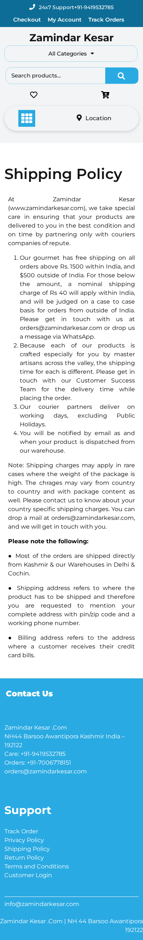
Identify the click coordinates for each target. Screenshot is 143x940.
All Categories (67, 53)
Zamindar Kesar (71, 37)
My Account (64, 19)
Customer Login (28, 875)
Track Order (21, 831)
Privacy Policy (24, 840)
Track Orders (106, 19)
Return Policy (24, 857)
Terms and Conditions (36, 866)
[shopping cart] (107, 95)
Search (121, 76)
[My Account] (74, 95)
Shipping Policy (27, 848)
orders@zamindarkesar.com (45, 771)
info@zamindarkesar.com (41, 904)
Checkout (27, 19)
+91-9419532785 (94, 7)
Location (98, 118)
